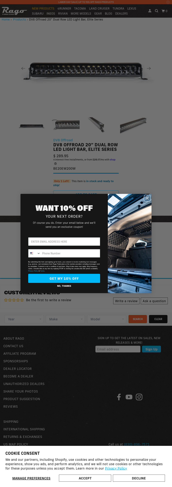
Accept (85, 478)
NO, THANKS (64, 285)
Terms (42, 271)
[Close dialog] (147, 198)
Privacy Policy (116, 468)
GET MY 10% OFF (64, 278)
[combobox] (34, 253)
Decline (139, 478)
